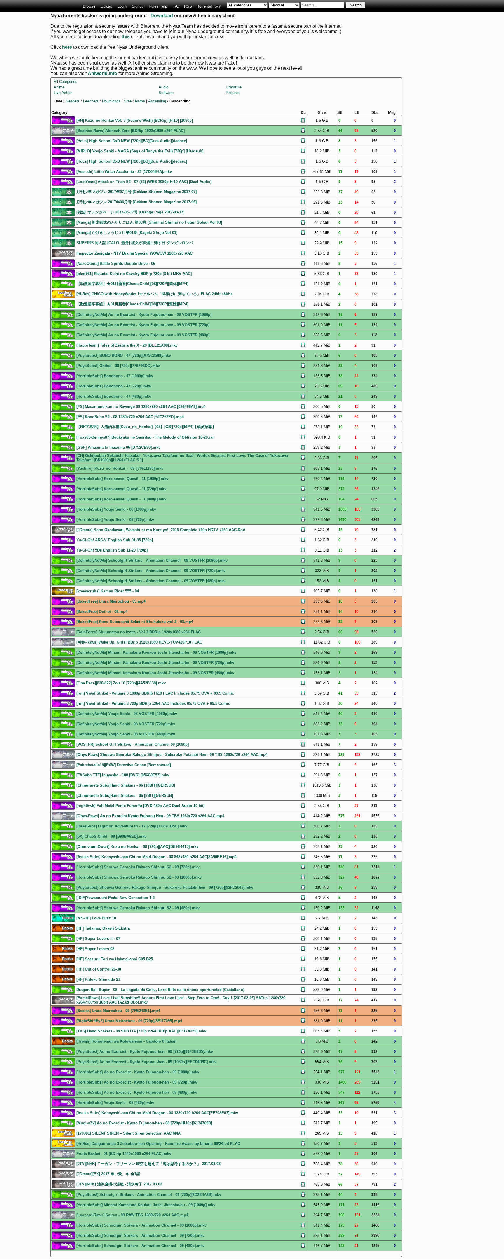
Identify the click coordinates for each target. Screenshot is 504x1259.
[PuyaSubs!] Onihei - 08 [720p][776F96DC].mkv (118, 366)
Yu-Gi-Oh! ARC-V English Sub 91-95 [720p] (114, 540)
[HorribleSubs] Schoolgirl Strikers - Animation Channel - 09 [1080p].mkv (141, 1225)
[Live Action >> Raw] (63, 253)
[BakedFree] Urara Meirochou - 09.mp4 (111, 601)
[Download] (303, 120)
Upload (106, 6)
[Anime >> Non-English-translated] (63, 283)
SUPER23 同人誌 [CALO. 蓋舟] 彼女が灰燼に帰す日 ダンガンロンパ (134, 243)
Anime (59, 87)
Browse (89, 6)
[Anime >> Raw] (63, 130)
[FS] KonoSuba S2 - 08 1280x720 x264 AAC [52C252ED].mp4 (130, 417)
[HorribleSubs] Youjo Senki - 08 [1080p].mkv (116, 509)
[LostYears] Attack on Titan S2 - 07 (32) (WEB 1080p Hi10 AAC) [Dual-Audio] (143, 182)
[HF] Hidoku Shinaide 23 (98, 979)
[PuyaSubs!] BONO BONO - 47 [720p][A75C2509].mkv (123, 355)
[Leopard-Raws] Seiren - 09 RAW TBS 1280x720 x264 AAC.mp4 (132, 1215)
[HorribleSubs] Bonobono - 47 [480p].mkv (113, 396)
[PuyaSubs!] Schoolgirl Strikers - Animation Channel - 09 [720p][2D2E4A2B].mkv (148, 1194)
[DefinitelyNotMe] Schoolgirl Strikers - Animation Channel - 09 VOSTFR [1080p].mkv (152, 560)
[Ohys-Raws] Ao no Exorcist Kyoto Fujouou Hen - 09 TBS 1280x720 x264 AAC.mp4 (150, 816)
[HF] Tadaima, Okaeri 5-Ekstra (103, 928)
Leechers (91, 101)
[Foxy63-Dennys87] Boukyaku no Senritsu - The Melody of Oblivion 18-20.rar (145, 437)
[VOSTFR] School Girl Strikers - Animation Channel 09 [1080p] (132, 744)
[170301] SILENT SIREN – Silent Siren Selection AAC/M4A (128, 1133)
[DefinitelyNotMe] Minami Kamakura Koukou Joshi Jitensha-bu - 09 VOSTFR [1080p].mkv (156, 652)
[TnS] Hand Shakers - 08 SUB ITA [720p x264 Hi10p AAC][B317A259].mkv (141, 1031)
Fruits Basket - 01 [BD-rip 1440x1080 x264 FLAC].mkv (123, 1154)
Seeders (73, 101)
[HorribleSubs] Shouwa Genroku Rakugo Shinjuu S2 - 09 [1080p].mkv (139, 877)
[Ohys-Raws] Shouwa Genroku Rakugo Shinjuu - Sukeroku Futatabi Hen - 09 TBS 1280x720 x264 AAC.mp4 (171, 754)
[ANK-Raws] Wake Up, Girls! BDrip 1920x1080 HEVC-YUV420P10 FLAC (139, 642)
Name (140, 101)
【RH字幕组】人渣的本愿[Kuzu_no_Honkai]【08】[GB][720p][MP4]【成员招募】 (146, 427)
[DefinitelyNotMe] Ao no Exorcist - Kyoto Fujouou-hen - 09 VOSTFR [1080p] (143, 314)
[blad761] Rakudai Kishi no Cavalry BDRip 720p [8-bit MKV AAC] (134, 274)
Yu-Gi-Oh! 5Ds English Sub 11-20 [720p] (112, 550)
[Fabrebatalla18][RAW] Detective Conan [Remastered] (123, 765)
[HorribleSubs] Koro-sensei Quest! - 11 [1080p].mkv (122, 479)
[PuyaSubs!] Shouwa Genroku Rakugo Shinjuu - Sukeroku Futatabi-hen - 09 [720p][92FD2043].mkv (164, 887)
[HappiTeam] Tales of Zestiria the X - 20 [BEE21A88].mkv (127, 345)
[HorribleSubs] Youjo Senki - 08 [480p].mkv (115, 1102)
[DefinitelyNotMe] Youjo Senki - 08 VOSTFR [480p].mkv (125, 734)
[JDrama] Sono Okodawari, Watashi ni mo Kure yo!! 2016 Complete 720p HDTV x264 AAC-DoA (160, 530)
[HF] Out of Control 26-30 (98, 969)
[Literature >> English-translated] (63, 917)
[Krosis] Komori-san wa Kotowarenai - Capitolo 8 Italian (126, 1041)
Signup (138, 6)
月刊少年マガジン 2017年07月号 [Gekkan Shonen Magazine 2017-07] (136, 191)
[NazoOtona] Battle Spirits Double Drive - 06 (115, 263)
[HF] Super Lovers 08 (95, 949)
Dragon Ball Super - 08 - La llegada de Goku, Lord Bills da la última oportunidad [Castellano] (160, 989)
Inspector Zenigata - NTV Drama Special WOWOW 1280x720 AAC (134, 253)
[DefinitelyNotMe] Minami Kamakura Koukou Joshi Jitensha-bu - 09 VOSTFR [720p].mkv (155, 662)
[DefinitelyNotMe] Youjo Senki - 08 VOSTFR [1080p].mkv (126, 714)
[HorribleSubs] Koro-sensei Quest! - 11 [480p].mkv (121, 499)
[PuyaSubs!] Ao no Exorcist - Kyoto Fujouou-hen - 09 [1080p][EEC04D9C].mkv (146, 1062)
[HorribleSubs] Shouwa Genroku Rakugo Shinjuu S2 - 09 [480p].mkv (138, 908)
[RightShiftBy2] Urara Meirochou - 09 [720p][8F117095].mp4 (129, 1021)
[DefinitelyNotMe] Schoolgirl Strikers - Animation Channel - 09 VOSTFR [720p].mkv (150, 570)
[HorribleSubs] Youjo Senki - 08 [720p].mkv (115, 519)
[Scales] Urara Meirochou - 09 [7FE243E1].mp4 (118, 1010)
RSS (188, 6)
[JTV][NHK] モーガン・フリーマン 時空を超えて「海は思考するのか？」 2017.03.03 (148, 1163)
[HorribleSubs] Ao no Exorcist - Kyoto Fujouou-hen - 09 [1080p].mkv (137, 1072)
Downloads (111, 101)
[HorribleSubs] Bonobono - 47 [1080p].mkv (114, 376)
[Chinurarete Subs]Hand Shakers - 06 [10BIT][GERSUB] (125, 785)
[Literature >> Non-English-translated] (63, 928)
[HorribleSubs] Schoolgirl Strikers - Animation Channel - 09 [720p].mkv (140, 1235)
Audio (163, 87)
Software (166, 93)
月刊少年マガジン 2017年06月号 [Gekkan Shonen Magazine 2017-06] (136, 202)
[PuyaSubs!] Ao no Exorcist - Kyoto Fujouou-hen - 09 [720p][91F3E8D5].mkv (144, 1051)
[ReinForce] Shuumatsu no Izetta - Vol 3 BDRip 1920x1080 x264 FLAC (138, 632)
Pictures (233, 93)
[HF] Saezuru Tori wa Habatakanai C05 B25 (114, 959)
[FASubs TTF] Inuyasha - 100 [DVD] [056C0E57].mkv (122, 775)
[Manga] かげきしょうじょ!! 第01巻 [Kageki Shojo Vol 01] (126, 232)
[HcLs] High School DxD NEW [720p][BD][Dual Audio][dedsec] (131, 141)
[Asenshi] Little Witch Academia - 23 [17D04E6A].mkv (124, 171)
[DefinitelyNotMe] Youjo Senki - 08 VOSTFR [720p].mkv (125, 724)
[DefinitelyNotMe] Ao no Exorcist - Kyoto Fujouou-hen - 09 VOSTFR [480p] (142, 335)
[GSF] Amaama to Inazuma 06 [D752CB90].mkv (118, 447)
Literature (234, 87)
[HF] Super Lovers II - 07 (98, 938)
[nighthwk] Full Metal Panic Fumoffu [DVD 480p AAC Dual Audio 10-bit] (140, 806)
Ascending (157, 101)
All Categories (65, 81)
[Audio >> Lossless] (63, 293)
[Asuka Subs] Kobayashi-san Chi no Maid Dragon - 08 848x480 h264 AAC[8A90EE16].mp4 (156, 857)
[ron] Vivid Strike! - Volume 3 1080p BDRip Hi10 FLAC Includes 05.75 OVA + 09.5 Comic (155, 693)
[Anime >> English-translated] (63, 120)
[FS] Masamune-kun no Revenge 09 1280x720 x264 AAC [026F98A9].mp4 (141, 406)
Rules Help (158, 6)
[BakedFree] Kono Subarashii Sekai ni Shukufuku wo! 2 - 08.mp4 (134, 622)
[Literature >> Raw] (63, 191)
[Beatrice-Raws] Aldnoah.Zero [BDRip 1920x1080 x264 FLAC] (130, 130)
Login (122, 6)
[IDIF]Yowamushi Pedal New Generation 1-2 (115, 897)
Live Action (63, 93)
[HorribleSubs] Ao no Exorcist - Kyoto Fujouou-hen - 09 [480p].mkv (136, 1092)
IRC (175, 6)
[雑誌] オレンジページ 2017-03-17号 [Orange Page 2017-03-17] (130, 212)
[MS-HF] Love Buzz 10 (96, 918)
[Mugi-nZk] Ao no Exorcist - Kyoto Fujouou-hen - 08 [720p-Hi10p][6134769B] (144, 1123)
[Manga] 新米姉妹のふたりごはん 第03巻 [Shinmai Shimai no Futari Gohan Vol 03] (149, 222)
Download (161, 15)
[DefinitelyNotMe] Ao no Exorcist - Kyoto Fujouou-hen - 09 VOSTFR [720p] (142, 325)
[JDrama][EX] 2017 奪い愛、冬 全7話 (108, 1174)
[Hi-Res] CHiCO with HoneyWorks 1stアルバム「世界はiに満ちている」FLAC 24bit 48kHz (154, 294)
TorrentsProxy (209, 6)
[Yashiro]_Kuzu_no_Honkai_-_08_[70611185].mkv (119, 468)
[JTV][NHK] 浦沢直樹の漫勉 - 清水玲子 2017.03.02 (119, 1184)
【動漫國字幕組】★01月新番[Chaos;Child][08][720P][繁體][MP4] (132, 304)
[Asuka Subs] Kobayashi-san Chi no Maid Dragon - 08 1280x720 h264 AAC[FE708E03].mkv (157, 1113)
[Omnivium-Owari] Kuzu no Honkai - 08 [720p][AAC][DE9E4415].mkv (137, 846)
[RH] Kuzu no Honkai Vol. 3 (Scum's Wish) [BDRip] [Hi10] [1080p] (134, 120)
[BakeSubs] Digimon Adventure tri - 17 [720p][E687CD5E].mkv (131, 826)
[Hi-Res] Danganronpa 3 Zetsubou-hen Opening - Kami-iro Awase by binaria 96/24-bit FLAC (158, 1143)
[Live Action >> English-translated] (63, 590)
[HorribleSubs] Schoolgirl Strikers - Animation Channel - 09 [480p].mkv (140, 1246)
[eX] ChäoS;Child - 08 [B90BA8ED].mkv (111, 836)
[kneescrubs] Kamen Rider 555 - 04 (107, 591)
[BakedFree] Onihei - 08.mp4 (101, 611)
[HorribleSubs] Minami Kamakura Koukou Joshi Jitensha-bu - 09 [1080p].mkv (145, 1205)
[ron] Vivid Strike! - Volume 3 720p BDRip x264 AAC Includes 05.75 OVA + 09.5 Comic (153, 703)
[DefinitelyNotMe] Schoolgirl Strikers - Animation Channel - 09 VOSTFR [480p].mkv (150, 581)
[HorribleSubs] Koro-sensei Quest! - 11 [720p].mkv (121, 489)
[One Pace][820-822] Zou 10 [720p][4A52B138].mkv (121, 683)
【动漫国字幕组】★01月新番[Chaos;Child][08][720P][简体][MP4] (132, 283)
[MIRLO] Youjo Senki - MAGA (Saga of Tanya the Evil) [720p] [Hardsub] (139, 151)
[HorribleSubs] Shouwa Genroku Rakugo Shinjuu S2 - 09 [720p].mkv (138, 867)
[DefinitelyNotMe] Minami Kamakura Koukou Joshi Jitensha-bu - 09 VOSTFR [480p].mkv (155, 673)
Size (128, 101)
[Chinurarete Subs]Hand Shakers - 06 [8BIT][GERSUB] (124, 795)
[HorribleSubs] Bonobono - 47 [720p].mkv (113, 386)
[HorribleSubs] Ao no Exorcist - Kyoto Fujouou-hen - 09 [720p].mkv (136, 1082)
